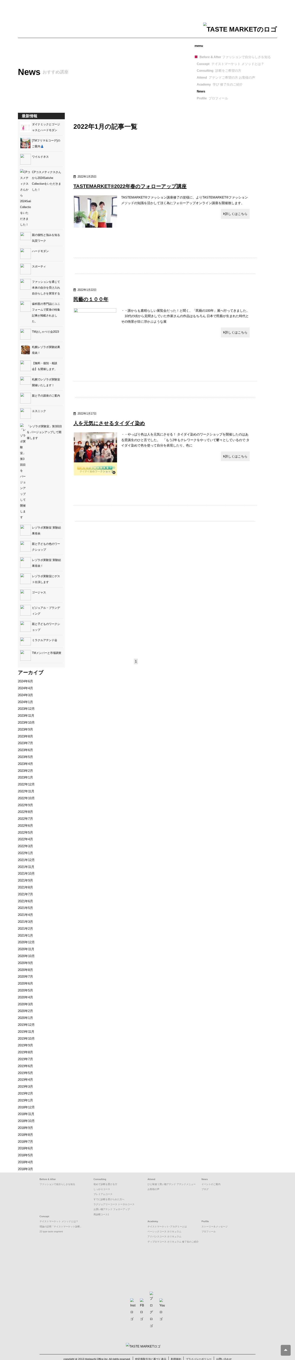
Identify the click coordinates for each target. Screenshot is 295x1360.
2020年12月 (26, 942)
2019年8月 (25, 1052)
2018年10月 (26, 1121)
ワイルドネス (40, 156)
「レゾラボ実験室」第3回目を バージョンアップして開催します (44, 432)
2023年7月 (25, 743)
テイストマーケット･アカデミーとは (167, 1226)
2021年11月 (26, 867)
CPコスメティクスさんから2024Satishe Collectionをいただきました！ (46, 180)
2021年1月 (25, 935)
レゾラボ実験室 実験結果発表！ (46, 562)
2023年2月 (25, 770)
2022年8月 (25, 811)
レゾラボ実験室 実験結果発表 (46, 530)
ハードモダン (40, 251)
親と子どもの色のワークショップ (46, 546)
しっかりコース (102, 1189)
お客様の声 (153, 1189)
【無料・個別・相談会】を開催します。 (44, 366)
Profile (212, 98)
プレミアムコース (103, 1194)
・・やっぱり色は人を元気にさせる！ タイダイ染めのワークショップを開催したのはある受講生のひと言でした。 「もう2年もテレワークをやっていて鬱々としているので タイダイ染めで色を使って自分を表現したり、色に (185, 439)
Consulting (219, 70)
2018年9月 (25, 1128)
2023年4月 (25, 764)
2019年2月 (25, 1093)
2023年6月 (25, 750)
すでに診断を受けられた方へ (109, 1199)
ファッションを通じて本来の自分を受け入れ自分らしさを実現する (46, 287)
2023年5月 (25, 757)
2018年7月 (25, 1141)
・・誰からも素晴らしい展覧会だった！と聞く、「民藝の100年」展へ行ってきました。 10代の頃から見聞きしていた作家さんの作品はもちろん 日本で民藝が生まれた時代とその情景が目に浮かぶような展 (185, 316)
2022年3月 (25, 846)
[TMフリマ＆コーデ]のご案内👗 (46, 143)
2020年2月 (25, 1011)
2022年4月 (25, 839)
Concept (230, 64)
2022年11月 (26, 791)
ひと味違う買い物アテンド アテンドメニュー (172, 1184)
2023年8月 (25, 736)
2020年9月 (25, 963)
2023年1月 (25, 777)
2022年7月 (25, 818)
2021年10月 (26, 873)
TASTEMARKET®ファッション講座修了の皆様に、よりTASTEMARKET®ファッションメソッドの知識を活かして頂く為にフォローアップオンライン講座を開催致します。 (184, 200)
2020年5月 (25, 990)
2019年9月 (25, 1045)
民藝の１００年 (90, 299)
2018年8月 (25, 1134)
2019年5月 (25, 1073)
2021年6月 (25, 901)
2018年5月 (25, 1155)
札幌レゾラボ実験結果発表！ (46, 349)
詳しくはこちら (236, 214)
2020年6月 (25, 983)
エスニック (39, 411)
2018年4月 (25, 1162)
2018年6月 (25, 1148)
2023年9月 (25, 729)
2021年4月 (25, 915)
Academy (220, 84)
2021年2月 (25, 928)
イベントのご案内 (210, 1184)
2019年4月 (25, 1079)
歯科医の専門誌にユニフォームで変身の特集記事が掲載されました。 (46, 312)
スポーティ (39, 266)
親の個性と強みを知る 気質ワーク (47, 237)
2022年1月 (25, 853)
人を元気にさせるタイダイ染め (109, 423)
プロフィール (208, 1231)
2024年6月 (25, 681)
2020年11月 (26, 949)
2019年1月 (25, 1100)
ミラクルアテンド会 (44, 640)
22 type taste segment (51, 1231)
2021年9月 (25, 880)
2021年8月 (25, 887)
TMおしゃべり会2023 (45, 331)
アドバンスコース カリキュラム (164, 1236)
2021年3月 (25, 921)
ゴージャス (39, 592)
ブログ (205, 1189)
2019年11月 (26, 1031)
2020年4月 (25, 997)
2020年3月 (25, 1004)
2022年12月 (26, 784)
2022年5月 (25, 832)
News (201, 91)
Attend (226, 77)
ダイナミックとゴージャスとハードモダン (46, 127)
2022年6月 (25, 825)
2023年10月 (26, 722)
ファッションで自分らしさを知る (57, 1184)
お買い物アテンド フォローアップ (112, 1209)
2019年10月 (26, 1038)
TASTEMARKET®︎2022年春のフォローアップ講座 (130, 186)
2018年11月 (26, 1114)
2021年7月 (25, 894)
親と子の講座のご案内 (46, 395)
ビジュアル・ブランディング (46, 610)
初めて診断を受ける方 (105, 1184)
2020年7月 (25, 976)
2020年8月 (25, 970)
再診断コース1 (101, 1214)
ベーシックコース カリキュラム (164, 1231)
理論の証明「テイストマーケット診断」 (61, 1226)
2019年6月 (25, 1066)
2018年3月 (25, 1169)
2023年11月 (26, 715)
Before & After (235, 57)
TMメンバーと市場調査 (46, 653)
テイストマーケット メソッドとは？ (59, 1221)
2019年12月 (26, 1024)
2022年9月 (25, 805)
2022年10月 (26, 798)
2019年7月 (25, 1059)
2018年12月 (26, 1107)
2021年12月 (26, 860)
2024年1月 (25, 702)
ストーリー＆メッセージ (214, 1226)
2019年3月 (25, 1086)
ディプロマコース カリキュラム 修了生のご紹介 (173, 1241)
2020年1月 (25, 1018)
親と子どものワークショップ (46, 626)
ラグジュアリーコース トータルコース (114, 1204)
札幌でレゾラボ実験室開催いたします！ (46, 382)
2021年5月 (25, 908)
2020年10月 (26, 956)
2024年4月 (25, 688)
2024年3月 (25, 695)
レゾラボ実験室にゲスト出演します (46, 579)
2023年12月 (26, 708)
